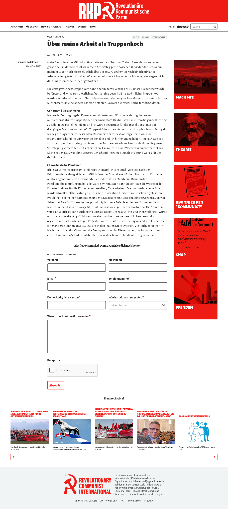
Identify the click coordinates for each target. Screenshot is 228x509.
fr (170, 26)
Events (82, 26)
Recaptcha (53, 360)
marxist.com (58, 442)
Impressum (134, 500)
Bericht (136, 37)
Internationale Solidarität (104, 447)
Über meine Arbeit (56, 37)
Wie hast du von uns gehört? (126, 297)
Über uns (32, 26)
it (174, 26)
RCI (122, 500)
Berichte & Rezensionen (19, 447)
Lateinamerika (58, 447)
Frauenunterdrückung (145, 447)
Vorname (53, 259)
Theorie (69, 26)
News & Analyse (51, 26)
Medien (148, 500)
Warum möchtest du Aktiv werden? (69, 316)
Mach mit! (17, 26)
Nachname (116, 259)
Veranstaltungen (86, 500)
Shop (93, 26)
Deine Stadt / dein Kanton (63, 297)
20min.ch (141, 442)
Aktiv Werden (108, 500)
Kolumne (145, 37)
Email (51, 278)
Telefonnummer (120, 278)
